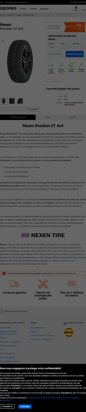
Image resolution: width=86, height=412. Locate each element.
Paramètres (7, 406)
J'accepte (25, 406)
